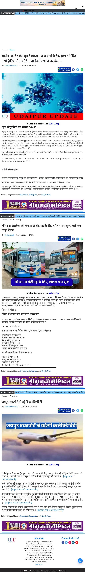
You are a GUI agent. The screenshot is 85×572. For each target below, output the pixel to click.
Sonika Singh (9, 235)
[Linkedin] (73, 542)
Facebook (24, 195)
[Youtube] (76, 542)
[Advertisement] (42, 31)
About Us (39, 538)
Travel (12, 396)
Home (4, 50)
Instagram (33, 195)
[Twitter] (66, 542)
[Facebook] (63, 542)
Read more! (39, 564)
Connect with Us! (70, 538)
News (12, 50)
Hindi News (15, 220)
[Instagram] (69, 542)
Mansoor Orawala (11, 66)
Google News (46, 195)
